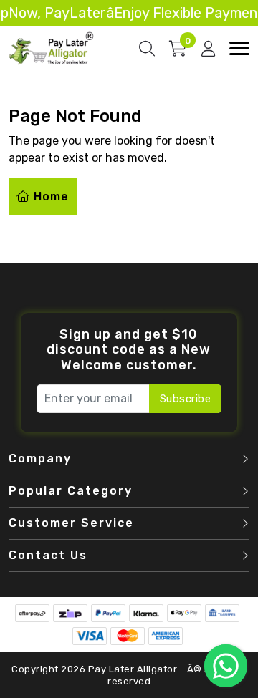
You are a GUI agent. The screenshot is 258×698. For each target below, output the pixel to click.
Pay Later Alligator (134, 669)
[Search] (147, 49)
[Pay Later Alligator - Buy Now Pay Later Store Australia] (52, 47)
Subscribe (185, 398)
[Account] (208, 49)
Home (49, 196)
